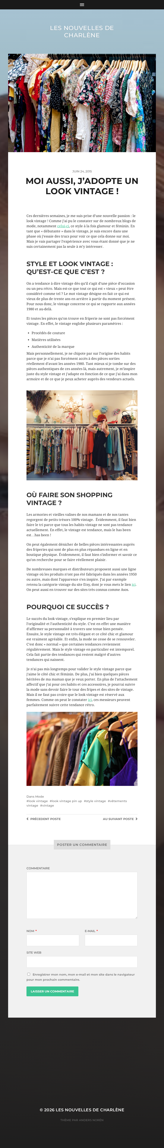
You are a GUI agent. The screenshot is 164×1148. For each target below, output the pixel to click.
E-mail (91, 931)
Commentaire (38, 868)
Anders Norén (91, 1120)
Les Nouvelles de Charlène (82, 31)
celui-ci (63, 226)
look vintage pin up (67, 801)
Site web (33, 952)
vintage (48, 805)
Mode (39, 796)
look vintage (38, 801)
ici (134, 585)
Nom (31, 931)
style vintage (96, 801)
